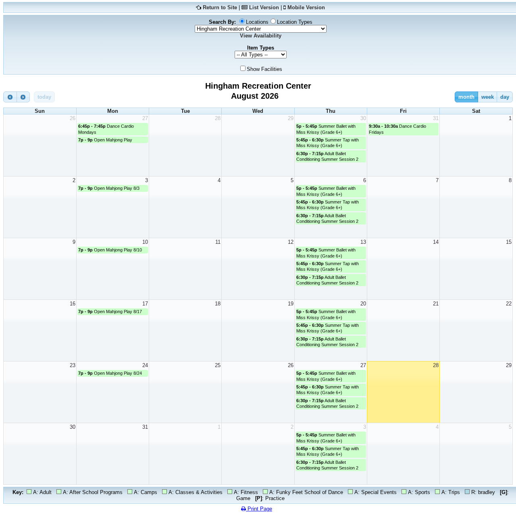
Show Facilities (264, 69)
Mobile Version (306, 7)
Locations (257, 22)
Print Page (259, 509)
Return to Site (220, 7)
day (504, 97)
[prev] (10, 96)
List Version (264, 7)
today (44, 97)
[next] (23, 96)
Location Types (294, 22)
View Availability (260, 36)
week (487, 97)
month (466, 97)
